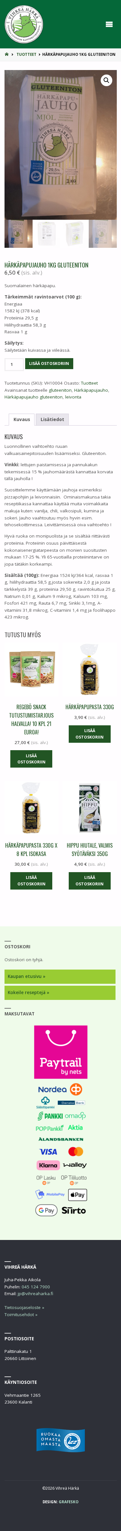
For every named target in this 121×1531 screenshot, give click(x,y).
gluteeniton (60, 390)
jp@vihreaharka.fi (35, 1293)
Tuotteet (26, 54)
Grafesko (68, 1501)
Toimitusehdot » (21, 1314)
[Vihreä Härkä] (24, 24)
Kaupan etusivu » (26, 976)
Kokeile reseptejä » (28, 992)
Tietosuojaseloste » (24, 1307)
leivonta (73, 397)
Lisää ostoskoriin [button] (31, 759)
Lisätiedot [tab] (52, 419)
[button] (106, 80)
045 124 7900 (36, 1287)
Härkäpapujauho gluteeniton (34, 397)
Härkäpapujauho (91, 390)
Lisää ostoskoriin (49, 363)
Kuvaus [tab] (22, 419)
